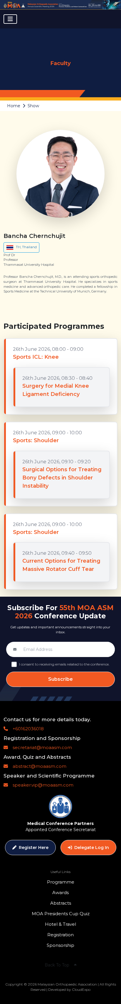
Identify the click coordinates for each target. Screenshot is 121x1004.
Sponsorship (60, 945)
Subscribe (60, 679)
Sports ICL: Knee (36, 357)
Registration (60, 934)
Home (13, 105)
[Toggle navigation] (10, 19)
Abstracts (60, 903)
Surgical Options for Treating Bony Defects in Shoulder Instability (62, 477)
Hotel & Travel (60, 924)
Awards (60, 892)
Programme (60, 882)
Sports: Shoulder (36, 440)
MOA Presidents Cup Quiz (61, 913)
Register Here (33, 847)
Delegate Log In (91, 847)
